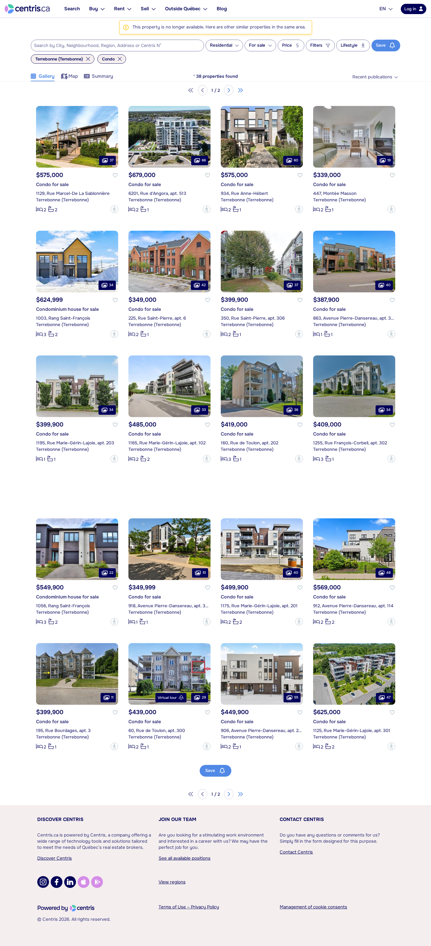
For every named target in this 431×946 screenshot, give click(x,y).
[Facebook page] (56, 882)
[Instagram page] (43, 882)
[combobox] (117, 45)
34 (111, 285)
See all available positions (185, 858)
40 (388, 285)
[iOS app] (83, 882)
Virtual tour (167, 697)
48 (388, 572)
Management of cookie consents (313, 907)
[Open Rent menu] (129, 8)
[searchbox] (114, 46)
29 (204, 697)
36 (296, 409)
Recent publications (372, 77)
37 (111, 160)
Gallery (47, 76)
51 (204, 572)
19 (389, 160)
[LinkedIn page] (70, 882)
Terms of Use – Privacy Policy (189, 907)
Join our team (177, 819)
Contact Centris (302, 819)
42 (203, 285)
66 (204, 160)
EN (382, 9)
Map (73, 76)
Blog (222, 9)
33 (204, 409)
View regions (172, 882)
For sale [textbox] (257, 45)
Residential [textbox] (221, 45)
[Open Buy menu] (102, 8)
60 (296, 160)
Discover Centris (60, 819)
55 (296, 697)
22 (111, 572)
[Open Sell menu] (153, 8)
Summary (102, 76)
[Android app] (97, 882)
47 (388, 697)
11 (112, 697)
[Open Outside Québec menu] (205, 8)
